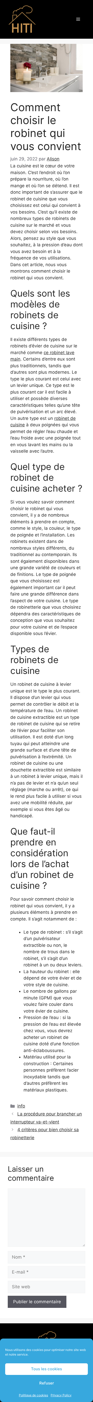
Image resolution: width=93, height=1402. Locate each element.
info (21, 1105)
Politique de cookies (33, 1395)
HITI (47, 19)
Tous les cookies (46, 1368)
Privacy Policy (61, 1395)
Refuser (46, 1383)
